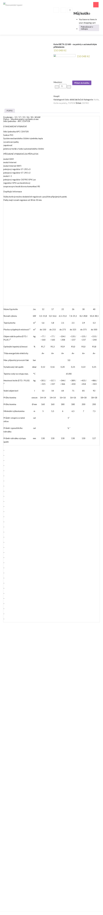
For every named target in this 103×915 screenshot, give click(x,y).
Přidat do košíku (81, 83)
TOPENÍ (71, 103)
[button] (70, 10)
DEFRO (85, 103)
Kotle (96, 99)
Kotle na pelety (60, 103)
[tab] (10, 111)
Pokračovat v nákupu (87, 28)
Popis (10, 111)
